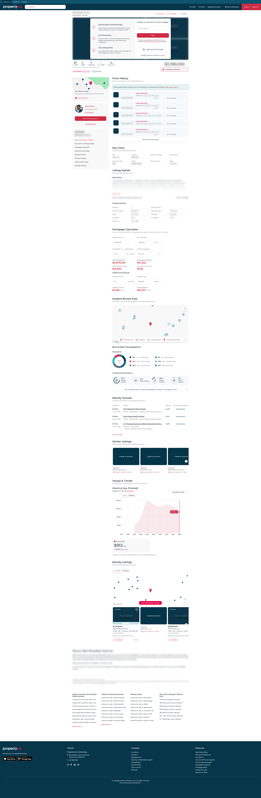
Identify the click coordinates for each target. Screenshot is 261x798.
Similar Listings (80, 158)
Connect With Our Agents (205, 760)
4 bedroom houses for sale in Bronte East (87, 699)
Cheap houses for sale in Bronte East (85, 722)
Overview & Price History (84, 140)
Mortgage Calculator (82, 147)
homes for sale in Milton (139, 704)
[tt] (68, 764)
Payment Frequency (143, 249)
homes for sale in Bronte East (112, 714)
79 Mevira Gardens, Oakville (170, 699)
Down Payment (142, 237)
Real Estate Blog (201, 752)
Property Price (117, 237)
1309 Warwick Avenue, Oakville (171, 703)
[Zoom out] (185, 603)
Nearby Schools (80, 155)
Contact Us (199, 757)
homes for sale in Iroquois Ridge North (115, 720)
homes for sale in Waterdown (141, 707)
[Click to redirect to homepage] (12, 6)
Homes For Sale (201, 770)
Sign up (168, 87)
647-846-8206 (89, 112)
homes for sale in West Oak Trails (113, 707)
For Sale (192, 7)
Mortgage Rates (201, 767)
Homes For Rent (201, 772)
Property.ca (7, 753)
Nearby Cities (136, 694)
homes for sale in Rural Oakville (113, 698)
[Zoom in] (185, 599)
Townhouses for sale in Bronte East (85, 709)
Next (153, 35)
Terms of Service (158, 41)
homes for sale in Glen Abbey (112, 717)
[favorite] (137, 609)
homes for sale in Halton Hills (141, 714)
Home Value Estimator (203, 762)
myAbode (18, 753)
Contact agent (90, 124)
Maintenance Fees (117, 276)
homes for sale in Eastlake (111, 711)
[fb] (71, 764)
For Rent (202, 7)
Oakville (85, 15)
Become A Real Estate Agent (141, 760)
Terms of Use (136, 767)
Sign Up (255, 7)
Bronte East (76, 15)
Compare (160, 14)
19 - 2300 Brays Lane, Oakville (170, 719)
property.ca (6, 2)
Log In (246, 7)
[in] (78, 764)
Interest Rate (117, 249)
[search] (45, 7)
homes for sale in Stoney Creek (142, 720)
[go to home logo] (12, 748)
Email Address (142, 27)
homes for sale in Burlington (141, 698)
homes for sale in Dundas (139, 717)
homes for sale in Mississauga (141, 701)
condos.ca (16, 2)
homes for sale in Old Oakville (112, 704)
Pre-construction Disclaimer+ (131, 783)
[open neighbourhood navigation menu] (221, 7)
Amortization (129, 249)
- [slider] (166, 498)
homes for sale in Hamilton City (142, 711)
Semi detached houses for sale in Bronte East (89, 713)
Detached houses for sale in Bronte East (87, 716)
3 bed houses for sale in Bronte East (85, 706)
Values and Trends (81, 162)
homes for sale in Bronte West (112, 701)
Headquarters (136, 757)
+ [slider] (185, 498)
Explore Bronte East (82, 151)
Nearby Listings (80, 166)
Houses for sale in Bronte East (83, 719)
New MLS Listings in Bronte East (171, 695)
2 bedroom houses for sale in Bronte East (87, 703)
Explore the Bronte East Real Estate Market (84, 695)
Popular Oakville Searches (112, 694)
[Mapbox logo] (117, 341)
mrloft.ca (24, 2)
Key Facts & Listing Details (84, 144)
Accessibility (135, 762)
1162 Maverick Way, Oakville (170, 713)
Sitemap (134, 770)
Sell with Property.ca (90, 118)
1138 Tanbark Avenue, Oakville (170, 709)
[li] (75, 764)
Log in (162, 55)
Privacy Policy (146, 41)
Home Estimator (233, 7)
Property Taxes (141, 276)
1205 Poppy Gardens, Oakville (170, 706)
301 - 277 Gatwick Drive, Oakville (171, 716)
